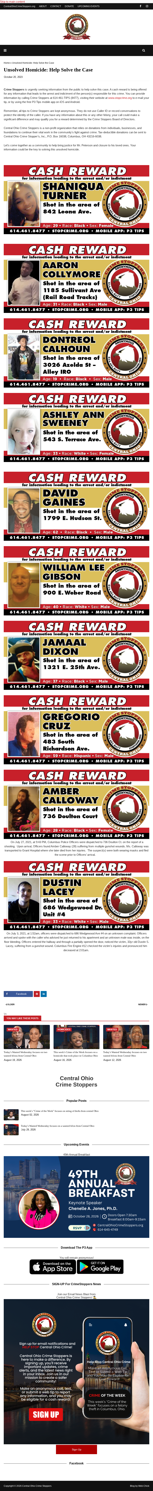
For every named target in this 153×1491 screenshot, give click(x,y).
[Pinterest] (37, 994)
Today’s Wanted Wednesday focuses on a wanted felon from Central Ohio (57, 1125)
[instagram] (147, 6)
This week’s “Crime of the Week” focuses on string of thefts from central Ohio (60, 1111)
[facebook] (140, 6)
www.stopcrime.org (120, 97)
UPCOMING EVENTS (88, 6)
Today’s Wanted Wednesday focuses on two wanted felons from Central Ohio (25, 1054)
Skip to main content (12, 1)
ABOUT (43, 6)
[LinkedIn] (44, 994)
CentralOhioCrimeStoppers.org (19, 6)
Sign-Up (76, 1449)
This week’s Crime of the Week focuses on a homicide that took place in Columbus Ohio (76, 1054)
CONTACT (55, 6)
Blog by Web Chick (139, 1486)
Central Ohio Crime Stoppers (36, 1486)
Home (7, 63)
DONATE (69, 6)
